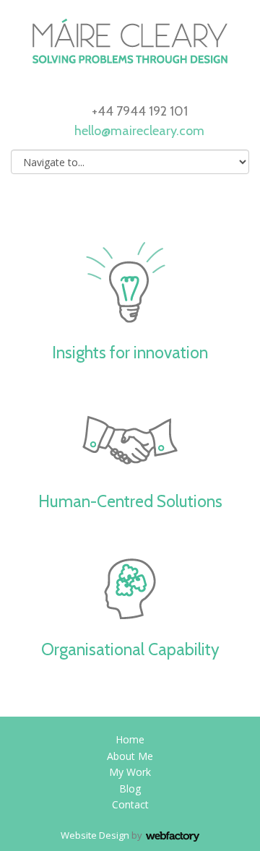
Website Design (95, 835)
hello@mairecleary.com (139, 131)
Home (130, 739)
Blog (130, 788)
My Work (130, 772)
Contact (130, 804)
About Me (130, 756)
